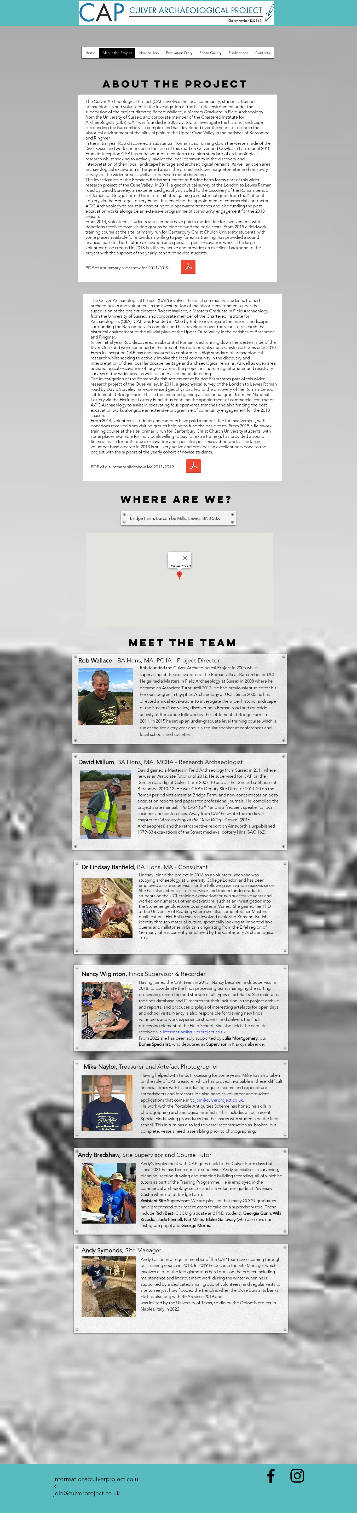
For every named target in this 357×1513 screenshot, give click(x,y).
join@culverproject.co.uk (219, 1100)
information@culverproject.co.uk (194, 1031)
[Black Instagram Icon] (297, 1476)
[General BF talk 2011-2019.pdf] (188, 267)
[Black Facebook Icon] (271, 1476)
